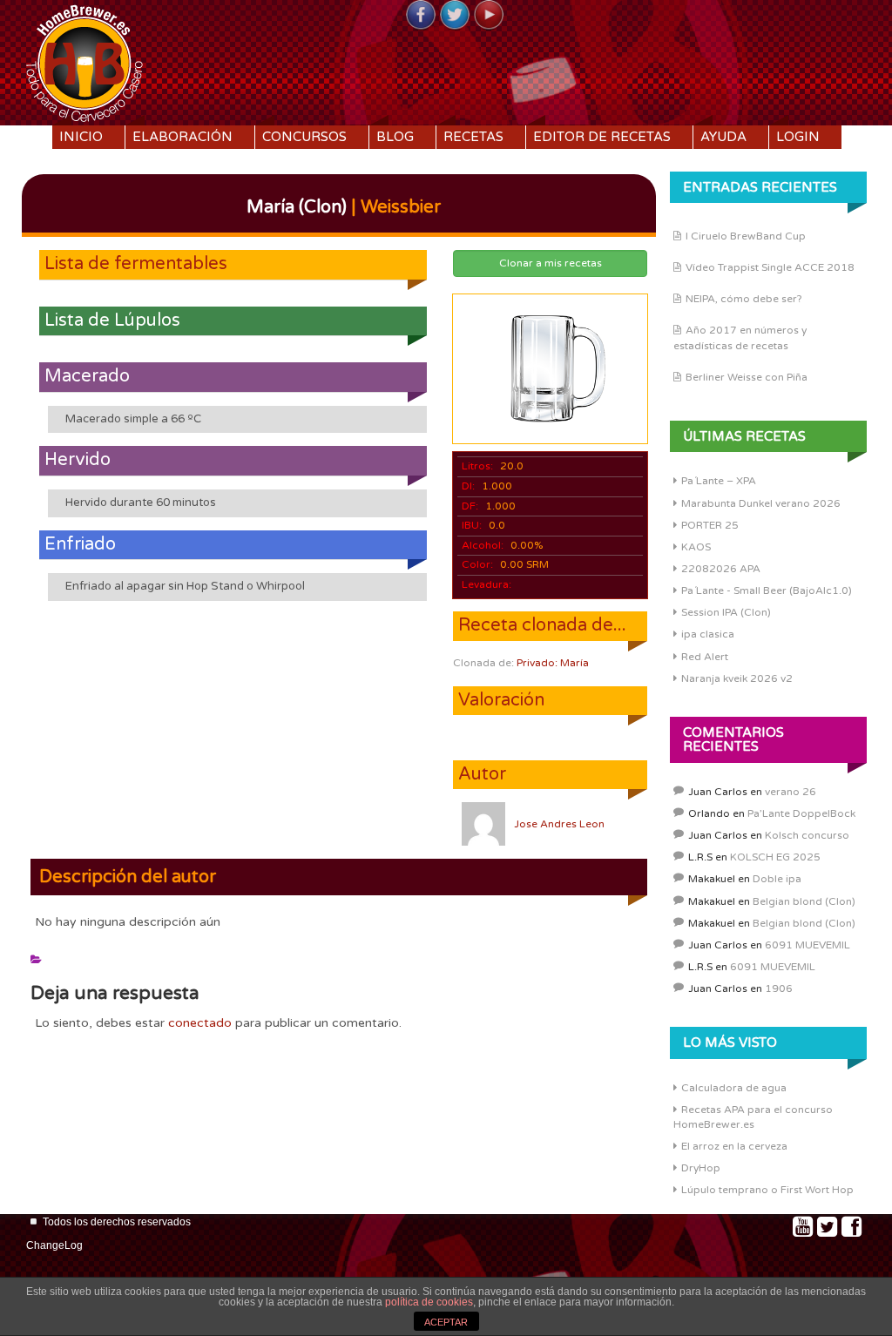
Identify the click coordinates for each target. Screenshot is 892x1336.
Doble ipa (777, 879)
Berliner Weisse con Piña (747, 377)
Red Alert (704, 657)
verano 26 (790, 792)
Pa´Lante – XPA (718, 481)
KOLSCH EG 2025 (775, 857)
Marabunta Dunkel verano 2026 (761, 503)
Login (798, 137)
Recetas (473, 137)
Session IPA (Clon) (726, 612)
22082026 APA (720, 569)
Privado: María (553, 663)
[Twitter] (454, 15)
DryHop (700, 1168)
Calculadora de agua (734, 1088)
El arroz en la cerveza (734, 1146)
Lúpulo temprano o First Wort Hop (767, 1190)
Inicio (81, 137)
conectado (200, 1022)
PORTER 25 (710, 525)
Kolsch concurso (807, 835)
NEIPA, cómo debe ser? (744, 299)
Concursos (304, 137)
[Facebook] (420, 15)
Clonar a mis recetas (550, 263)
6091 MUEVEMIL (807, 945)
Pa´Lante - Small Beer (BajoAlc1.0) (766, 590)
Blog (395, 137)
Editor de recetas (602, 137)
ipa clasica (707, 634)
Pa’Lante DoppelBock (801, 813)
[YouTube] (488, 15)
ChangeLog (54, 1245)
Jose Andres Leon (559, 824)
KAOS (696, 547)
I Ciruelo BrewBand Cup (746, 236)
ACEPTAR (446, 1322)
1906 (779, 988)
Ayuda (723, 137)
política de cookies (429, 1302)
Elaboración (182, 137)
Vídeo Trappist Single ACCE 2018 (770, 267)
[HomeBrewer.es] (84, 61)
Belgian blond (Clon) (804, 901)
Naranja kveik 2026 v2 (737, 678)
